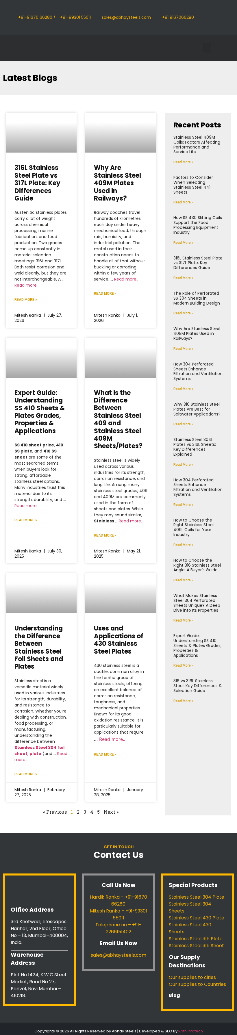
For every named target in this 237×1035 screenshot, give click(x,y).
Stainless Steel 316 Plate (196, 938)
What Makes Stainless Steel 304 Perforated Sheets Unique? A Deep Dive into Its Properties (196, 603)
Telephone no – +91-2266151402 (118, 928)
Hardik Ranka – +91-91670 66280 (118, 900)
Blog (174, 995)
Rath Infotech (190, 1031)
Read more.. (26, 285)
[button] (207, 48)
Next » (111, 812)
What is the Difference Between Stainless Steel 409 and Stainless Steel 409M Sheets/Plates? (118, 419)
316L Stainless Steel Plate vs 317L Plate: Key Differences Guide (37, 183)
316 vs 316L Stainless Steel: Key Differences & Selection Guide (197, 685)
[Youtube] (218, 24)
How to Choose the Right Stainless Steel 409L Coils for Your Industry (193, 527)
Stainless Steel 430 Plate (196, 918)
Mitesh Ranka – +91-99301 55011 (118, 914)
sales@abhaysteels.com (118, 955)
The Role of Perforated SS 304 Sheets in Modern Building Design (196, 298)
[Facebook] (218, 10)
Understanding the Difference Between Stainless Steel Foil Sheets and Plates (38, 647)
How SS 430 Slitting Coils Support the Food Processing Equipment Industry (197, 225)
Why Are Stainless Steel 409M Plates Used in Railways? (117, 183)
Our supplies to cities (192, 977)
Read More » (25, 300)
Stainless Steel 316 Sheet (196, 945)
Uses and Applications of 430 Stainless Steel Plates (118, 640)
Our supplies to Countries (197, 984)
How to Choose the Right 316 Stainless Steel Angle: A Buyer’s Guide (197, 565)
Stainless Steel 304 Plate (196, 897)
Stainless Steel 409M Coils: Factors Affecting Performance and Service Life (196, 144)
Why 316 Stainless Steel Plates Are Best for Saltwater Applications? (197, 409)
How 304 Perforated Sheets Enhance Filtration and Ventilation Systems (198, 371)
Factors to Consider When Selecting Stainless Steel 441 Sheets (193, 185)
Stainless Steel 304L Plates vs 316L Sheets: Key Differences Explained (194, 447)
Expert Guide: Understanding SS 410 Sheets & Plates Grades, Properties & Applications (39, 411)
